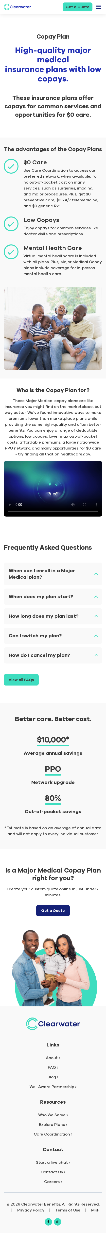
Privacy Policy (30, 1210)
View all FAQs (21, 679)
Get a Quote (77, 6)
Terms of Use (67, 1210)
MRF (95, 1210)
